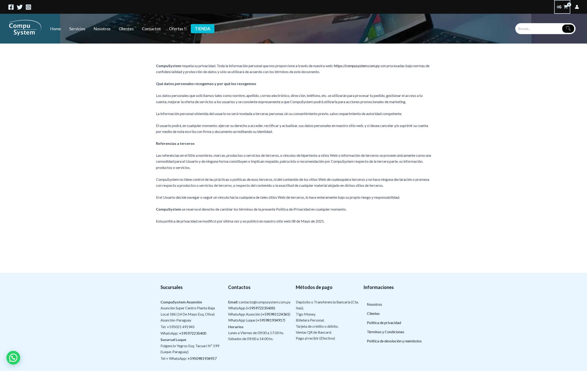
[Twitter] (20, 7)
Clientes (126, 28)
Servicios (77, 28)
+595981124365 (275, 314)
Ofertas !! (178, 28)
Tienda (202, 28)
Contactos (151, 28)
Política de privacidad (384, 322)
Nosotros (102, 28)
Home (55, 28)
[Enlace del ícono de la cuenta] (577, 7)
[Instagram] (28, 7)
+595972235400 (192, 333)
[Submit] (568, 29)
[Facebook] (11, 7)
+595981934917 (270, 320)
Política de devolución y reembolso (394, 341)
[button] (13, 358)
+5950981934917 (202, 358)
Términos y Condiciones (385, 332)
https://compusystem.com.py (356, 65)
